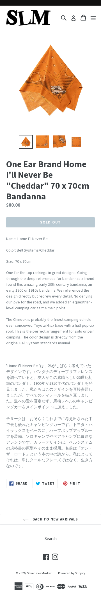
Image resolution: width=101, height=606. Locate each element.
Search (51, 538)
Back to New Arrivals (54, 519)
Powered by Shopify (71, 573)
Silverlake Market (39, 573)
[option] (25, 141)
